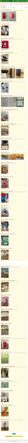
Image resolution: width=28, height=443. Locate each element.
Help (4, 440)
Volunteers (10, 441)
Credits (18, 441)
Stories (13, 440)
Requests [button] (5, 7)
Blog (18, 440)
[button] (24, 7)
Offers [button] (1, 7)
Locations (21, 440)
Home (2, 440)
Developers (25, 440)
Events (16, 440)
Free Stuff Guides (14, 441)
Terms (7, 440)
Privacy (10, 440)
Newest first (12, 7)
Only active (9, 7)
